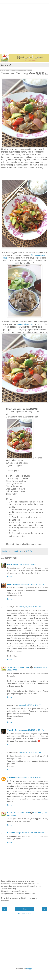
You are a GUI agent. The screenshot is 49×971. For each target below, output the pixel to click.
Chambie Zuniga (14, 833)
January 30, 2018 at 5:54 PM (29, 752)
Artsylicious (12, 777)
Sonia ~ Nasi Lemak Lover (18, 667)
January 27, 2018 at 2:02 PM (29, 705)
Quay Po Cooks (14, 730)
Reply (9, 576)
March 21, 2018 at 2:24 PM (33, 833)
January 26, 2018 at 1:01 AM (29, 607)
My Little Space (13, 584)
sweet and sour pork (26, 324)
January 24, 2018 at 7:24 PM (24, 564)
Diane (9, 564)
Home (24, 909)
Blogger (29, 968)
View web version (24, 914)
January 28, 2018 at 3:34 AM (32, 730)
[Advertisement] (24, 28)
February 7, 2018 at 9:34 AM (29, 777)
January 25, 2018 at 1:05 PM (32, 584)
